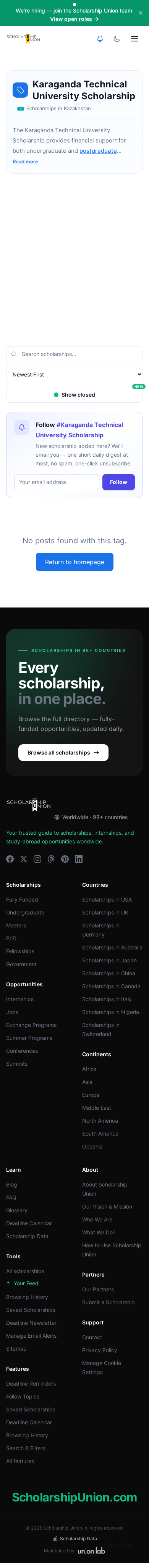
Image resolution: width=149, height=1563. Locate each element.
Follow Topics (22, 1396)
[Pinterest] (65, 859)
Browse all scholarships (59, 752)
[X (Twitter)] (24, 859)
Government (21, 964)
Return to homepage (74, 562)
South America (100, 1133)
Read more (25, 161)
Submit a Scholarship (108, 1302)
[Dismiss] (140, 13)
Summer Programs (29, 1038)
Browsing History (27, 1297)
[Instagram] (37, 859)
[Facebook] (10, 859)
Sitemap (16, 1348)
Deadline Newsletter (31, 1322)
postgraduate (98, 150)
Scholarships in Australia (112, 947)
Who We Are (97, 1219)
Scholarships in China (108, 973)
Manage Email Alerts (31, 1335)
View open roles (71, 19)
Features (17, 1368)
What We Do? (98, 1232)
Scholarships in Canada (111, 986)
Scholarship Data (27, 1236)
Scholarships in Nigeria (110, 1012)
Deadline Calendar (29, 1223)
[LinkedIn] (79, 859)
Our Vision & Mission (107, 1206)
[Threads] (51, 859)
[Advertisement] (74, 260)
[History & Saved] (100, 38)
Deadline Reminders (31, 1383)
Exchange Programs (31, 1025)
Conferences (22, 1050)
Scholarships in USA (107, 899)
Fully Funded (22, 899)
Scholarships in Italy (107, 999)
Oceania (92, 1146)
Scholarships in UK (105, 912)
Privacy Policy (99, 1350)
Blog (11, 1184)
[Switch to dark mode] (117, 38)
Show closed (102, 392)
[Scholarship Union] (23, 38)
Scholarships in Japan (109, 960)
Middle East (96, 1107)
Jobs (12, 1012)
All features (20, 1461)
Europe (91, 1095)
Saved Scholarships (30, 1310)
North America (100, 1120)
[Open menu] (134, 38)
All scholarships (25, 1271)
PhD (11, 938)
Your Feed (26, 1283)
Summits (17, 1063)
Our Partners (98, 1289)
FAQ (11, 1197)
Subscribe (118, 1545)
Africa (89, 1069)
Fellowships (20, 951)
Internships (20, 999)
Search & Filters (25, 1448)
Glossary (17, 1210)
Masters (16, 925)
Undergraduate (25, 912)
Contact (92, 1337)
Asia (87, 1082)
